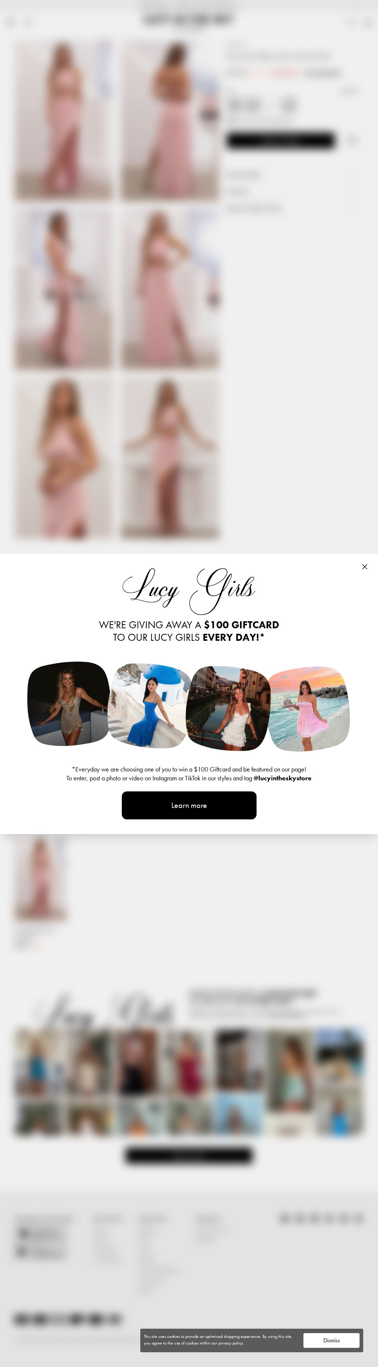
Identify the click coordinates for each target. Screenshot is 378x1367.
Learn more (189, 805)
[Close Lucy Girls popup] (364, 566)
